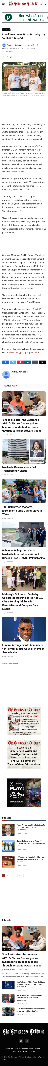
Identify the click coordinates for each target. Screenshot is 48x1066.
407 (20, 875)
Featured (6, 29)
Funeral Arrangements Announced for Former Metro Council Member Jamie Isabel (23, 649)
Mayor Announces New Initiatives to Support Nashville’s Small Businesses (31, 827)
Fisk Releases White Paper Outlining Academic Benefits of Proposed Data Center (31, 984)
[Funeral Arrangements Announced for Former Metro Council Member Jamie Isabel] (24, 629)
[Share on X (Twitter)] (7, 57)
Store (37, 1048)
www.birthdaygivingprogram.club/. (23, 352)
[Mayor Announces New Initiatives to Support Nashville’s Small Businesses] (8, 830)
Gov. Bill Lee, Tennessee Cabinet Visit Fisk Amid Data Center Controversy (29, 997)
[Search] (44, 3)
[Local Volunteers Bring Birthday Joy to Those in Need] (24, 76)
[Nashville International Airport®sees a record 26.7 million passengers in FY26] (8, 846)
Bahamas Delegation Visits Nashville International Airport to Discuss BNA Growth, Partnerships (23, 554)
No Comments (32, 48)
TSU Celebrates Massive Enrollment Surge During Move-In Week (22, 510)
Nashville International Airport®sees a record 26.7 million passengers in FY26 (31, 843)
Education (6, 949)
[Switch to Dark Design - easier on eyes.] (41, 4)
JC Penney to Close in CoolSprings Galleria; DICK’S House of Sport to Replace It (30, 859)
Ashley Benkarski (15, 45)
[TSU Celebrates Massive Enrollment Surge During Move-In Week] (24, 491)
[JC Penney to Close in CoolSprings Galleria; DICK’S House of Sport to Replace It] (8, 862)
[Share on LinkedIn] (11, 57)
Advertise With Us (19, 1051)
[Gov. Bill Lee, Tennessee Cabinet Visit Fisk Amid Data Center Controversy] (8, 998)
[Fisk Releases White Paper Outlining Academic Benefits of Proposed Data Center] (8, 985)
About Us (9, 1048)
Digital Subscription (24, 1048)
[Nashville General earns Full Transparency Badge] (24, 451)
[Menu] (3, 3)
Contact (32, 1051)
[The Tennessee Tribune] (23, 3)
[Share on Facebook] (4, 57)
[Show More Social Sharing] (15, 57)
